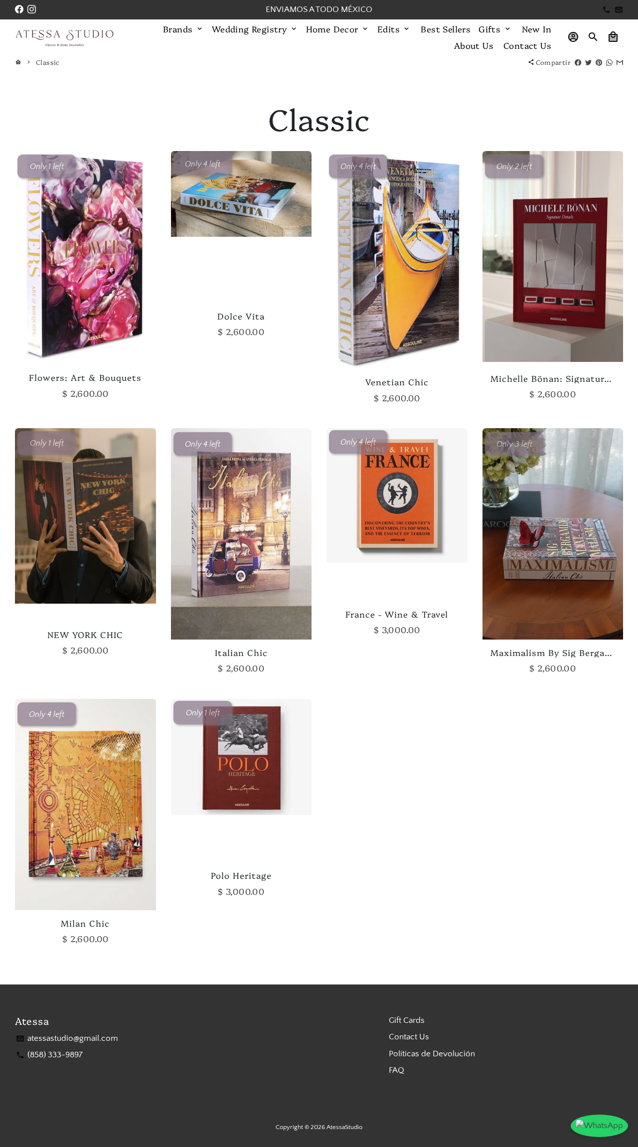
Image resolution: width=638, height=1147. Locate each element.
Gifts (494, 28)
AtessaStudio (344, 1127)
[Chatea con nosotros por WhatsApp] (599, 1126)
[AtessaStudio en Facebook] (19, 9)
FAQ (396, 1070)
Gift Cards (407, 1020)
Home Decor (337, 28)
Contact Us (527, 45)
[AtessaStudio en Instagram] (31, 9)
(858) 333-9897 (49, 1054)
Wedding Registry (255, 28)
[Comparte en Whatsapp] (609, 61)
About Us (473, 45)
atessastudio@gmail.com (67, 1038)
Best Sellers (446, 28)
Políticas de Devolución (432, 1053)
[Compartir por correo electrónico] (620, 61)
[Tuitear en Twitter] (588, 61)
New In (536, 28)
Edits (394, 28)
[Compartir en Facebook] (578, 61)
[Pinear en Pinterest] (599, 61)
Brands (183, 28)
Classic (48, 61)
